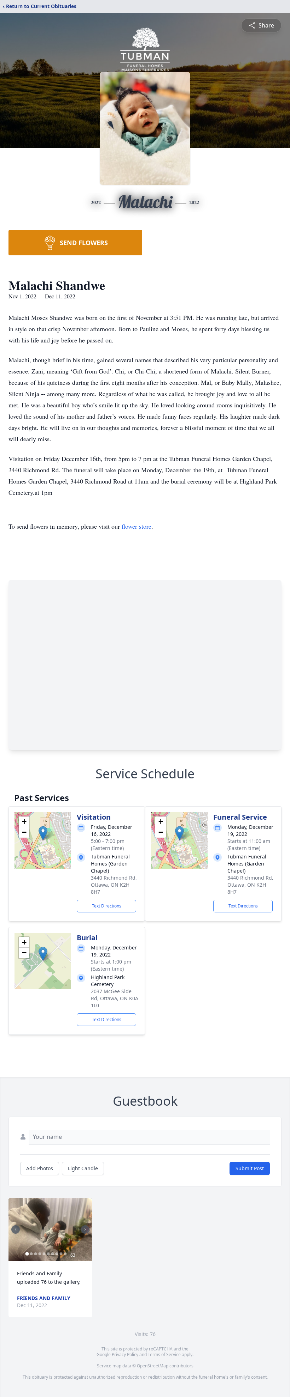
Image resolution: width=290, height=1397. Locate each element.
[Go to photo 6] (48, 1253)
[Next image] (85, 1229)
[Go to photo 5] (43, 1253)
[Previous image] (15, 1229)
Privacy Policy (125, 1354)
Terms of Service (164, 1354)
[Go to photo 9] (60, 1253)
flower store (136, 526)
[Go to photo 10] (65, 1253)
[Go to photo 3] (35, 1253)
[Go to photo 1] (27, 1254)
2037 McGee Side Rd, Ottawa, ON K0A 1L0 (114, 998)
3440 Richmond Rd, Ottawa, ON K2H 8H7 (114, 884)
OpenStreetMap (152, 1366)
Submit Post (250, 1168)
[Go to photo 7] (52, 1253)
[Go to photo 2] (31, 1253)
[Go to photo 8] (56, 1253)
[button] (43, 833)
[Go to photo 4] (39, 1253)
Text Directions (106, 906)
